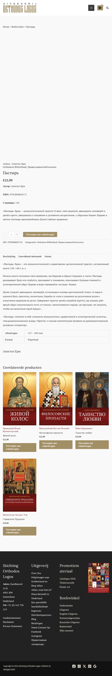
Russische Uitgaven (70, 622)
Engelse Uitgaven (69, 613)
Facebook (36, 631)
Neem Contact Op (40, 627)
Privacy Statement (12, 626)
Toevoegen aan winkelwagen (40, 234)
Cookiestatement (12, 617)
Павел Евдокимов (83, 428)
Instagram (36, 635)
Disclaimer (8, 621)
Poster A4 (65, 586)
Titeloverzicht (67, 582)
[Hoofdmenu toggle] (91, 8)
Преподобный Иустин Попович (54, 428)
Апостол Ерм (19, 163)
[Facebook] (74, 666)
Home (6, 26)
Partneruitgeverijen (70, 618)
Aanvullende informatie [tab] (30, 256)
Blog (33, 619)
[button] (107, 7)
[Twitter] (84, 666)
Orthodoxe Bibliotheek (15, 167)
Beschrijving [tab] (9, 256)
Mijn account (66, 630)
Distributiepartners (41, 615)
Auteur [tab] (47, 256)
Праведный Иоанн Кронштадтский (11, 429)
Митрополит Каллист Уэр (15, 515)
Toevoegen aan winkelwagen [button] (13, 447)
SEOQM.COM (9, 669)
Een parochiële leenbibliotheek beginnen (39, 606)
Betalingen (37, 623)
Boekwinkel (18, 26)
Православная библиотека (42, 167)
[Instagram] (79, 666)
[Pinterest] (89, 666)
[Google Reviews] (95, 666)
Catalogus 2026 (68, 578)
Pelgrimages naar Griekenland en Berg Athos (40, 581)
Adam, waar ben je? (41, 589)
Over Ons (36, 573)
